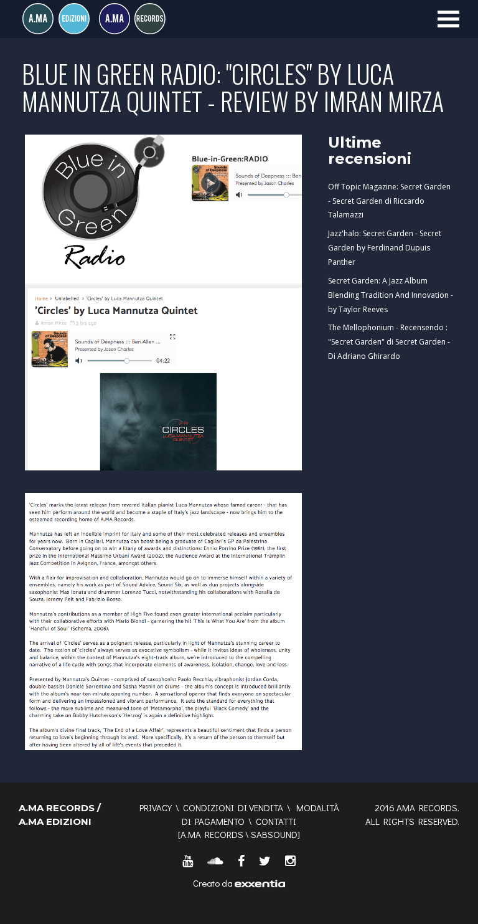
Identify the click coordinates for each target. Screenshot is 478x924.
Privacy (155, 807)
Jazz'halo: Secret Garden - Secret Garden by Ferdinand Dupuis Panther (384, 247)
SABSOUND (274, 834)
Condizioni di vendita (233, 807)
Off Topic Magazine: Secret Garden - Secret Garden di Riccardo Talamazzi (389, 201)
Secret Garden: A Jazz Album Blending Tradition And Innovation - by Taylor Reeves (390, 295)
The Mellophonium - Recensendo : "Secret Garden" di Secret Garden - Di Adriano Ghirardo (389, 341)
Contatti (276, 821)
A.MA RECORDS (211, 834)
